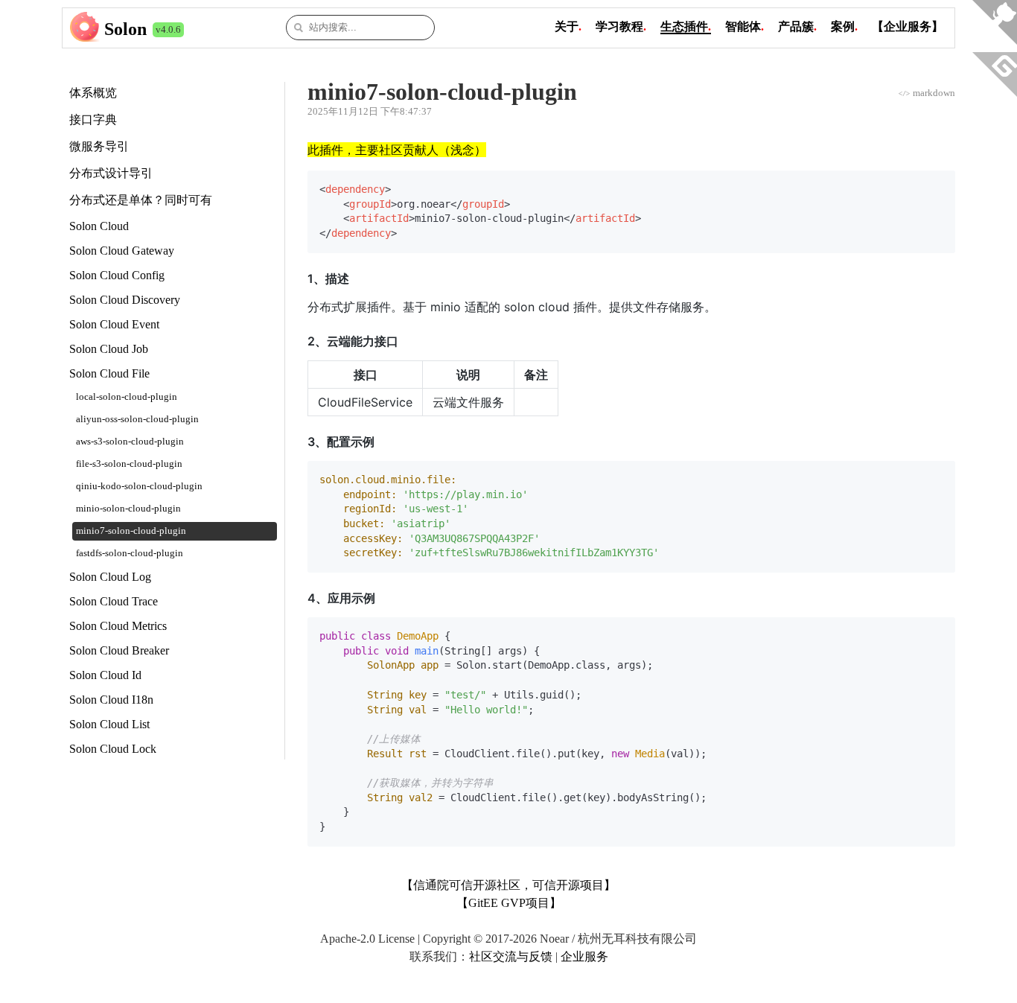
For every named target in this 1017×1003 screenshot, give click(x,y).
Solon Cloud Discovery (124, 299)
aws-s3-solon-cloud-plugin (130, 441)
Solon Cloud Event (114, 324)
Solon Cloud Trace (113, 601)
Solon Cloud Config (117, 275)
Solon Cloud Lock (112, 748)
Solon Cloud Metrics (118, 626)
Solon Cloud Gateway (121, 250)
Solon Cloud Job (108, 349)
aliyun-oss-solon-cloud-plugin (137, 419)
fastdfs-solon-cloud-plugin (129, 553)
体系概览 (93, 92)
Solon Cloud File (109, 373)
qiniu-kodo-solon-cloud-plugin (139, 486)
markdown (926, 92)
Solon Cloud (99, 226)
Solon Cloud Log (110, 576)
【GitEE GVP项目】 (508, 903)
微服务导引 (99, 146)
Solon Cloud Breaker (119, 650)
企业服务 (584, 956)
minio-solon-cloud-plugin (128, 508)
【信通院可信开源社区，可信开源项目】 (508, 885)
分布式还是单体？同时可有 (140, 200)
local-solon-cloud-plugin (126, 397)
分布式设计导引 (111, 173)
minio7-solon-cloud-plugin (131, 531)
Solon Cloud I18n (111, 699)
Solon (125, 29)
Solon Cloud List (109, 724)
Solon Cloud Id (105, 675)
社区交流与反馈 (510, 956)
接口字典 (93, 119)
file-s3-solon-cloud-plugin (129, 464)
